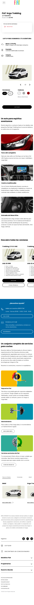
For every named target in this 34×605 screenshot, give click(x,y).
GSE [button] (4, 93)
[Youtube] (27, 538)
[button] (21, 85)
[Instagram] (31, 538)
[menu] (4, 3)
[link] (17, 107)
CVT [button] (10, 93)
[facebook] (23, 538)
